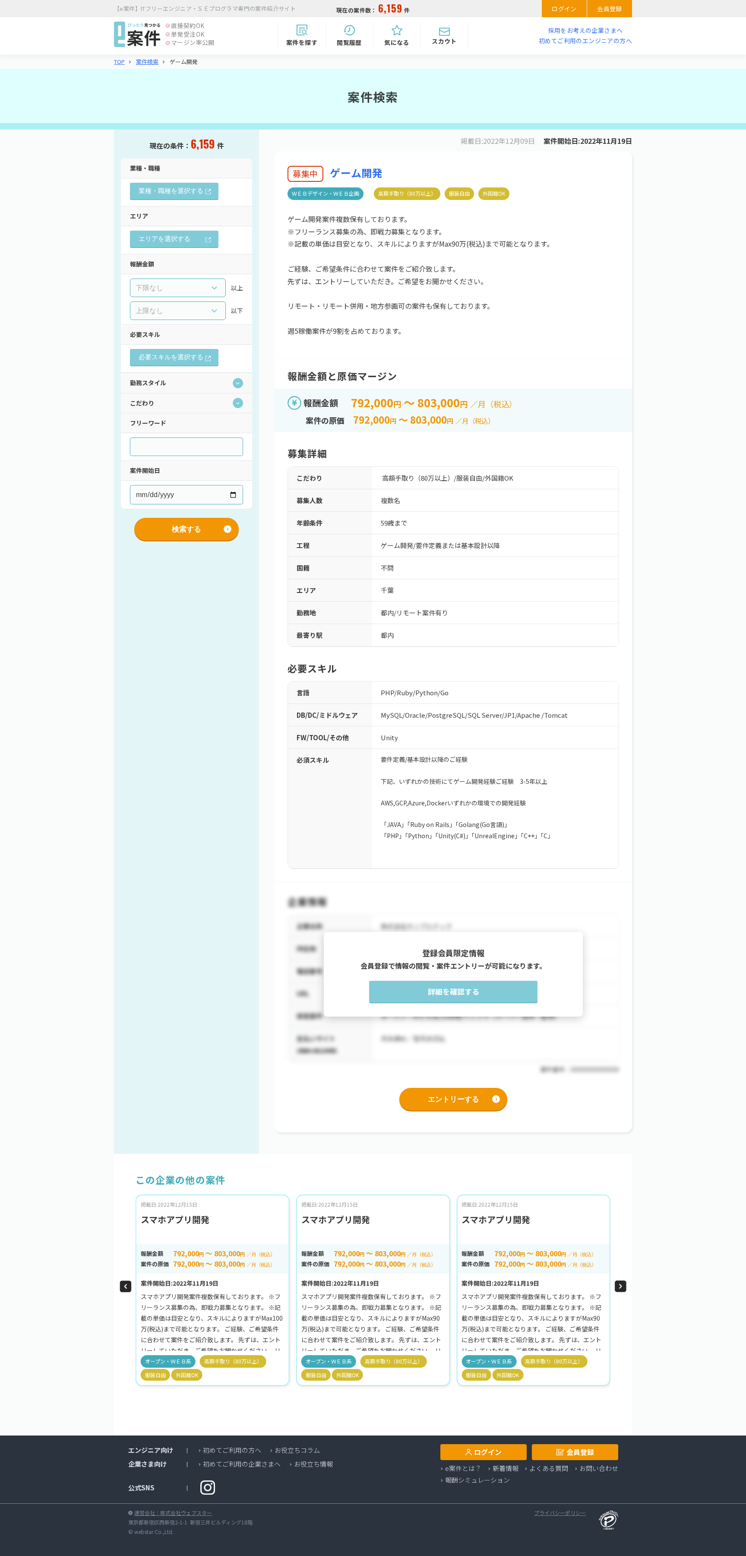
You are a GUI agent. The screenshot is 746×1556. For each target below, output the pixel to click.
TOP (119, 61)
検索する (186, 529)
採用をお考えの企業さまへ (585, 30)
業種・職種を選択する (171, 190)
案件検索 (147, 61)
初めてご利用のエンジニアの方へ (585, 40)
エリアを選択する (164, 238)
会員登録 (609, 8)
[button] (125, 1286)
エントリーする (453, 1099)
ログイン (564, 8)
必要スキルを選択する (171, 357)
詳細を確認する (453, 991)
